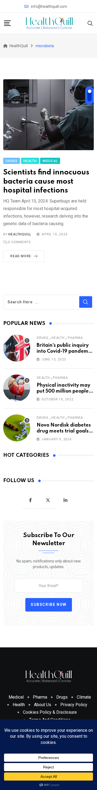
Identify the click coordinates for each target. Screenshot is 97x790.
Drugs (42, 338)
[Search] (90, 23)
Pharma (75, 338)
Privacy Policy (73, 704)
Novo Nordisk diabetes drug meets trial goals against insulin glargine (64, 431)
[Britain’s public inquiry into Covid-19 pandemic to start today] (16, 348)
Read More (20, 256)
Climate (84, 697)
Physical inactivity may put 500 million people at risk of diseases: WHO (65, 391)
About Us (42, 704)
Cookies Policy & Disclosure (50, 712)
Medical (16, 697)
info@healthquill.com (49, 6)
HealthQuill (19, 234)
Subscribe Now (49, 604)
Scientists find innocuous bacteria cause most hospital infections (46, 181)
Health (58, 338)
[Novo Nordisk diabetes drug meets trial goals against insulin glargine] (16, 427)
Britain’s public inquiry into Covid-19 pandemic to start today (64, 351)
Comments (19, 242)
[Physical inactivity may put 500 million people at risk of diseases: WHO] (16, 388)
